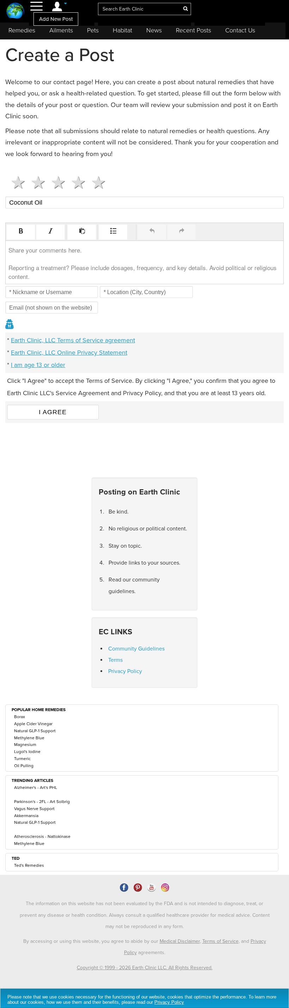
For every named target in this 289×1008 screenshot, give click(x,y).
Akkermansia (26, 815)
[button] (20, 232)
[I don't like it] (35, 182)
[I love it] (96, 182)
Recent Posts (193, 30)
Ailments (61, 30)
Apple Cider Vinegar (33, 723)
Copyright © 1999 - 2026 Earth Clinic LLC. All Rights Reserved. (145, 968)
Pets (93, 30)
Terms (115, 660)
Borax (19, 716)
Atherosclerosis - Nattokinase (42, 836)
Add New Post (56, 19)
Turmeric (22, 758)
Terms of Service (220, 941)
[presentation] (21, 232)
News (154, 30)
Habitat (122, 30)
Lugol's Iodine (27, 751)
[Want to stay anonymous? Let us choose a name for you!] (9, 324)
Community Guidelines (136, 648)
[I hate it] (15, 182)
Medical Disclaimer (180, 941)
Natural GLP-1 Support (35, 730)
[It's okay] (55, 182)
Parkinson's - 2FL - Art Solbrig (42, 801)
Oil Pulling (23, 765)
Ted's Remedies (29, 865)
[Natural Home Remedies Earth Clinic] (15, 11)
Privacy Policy (125, 671)
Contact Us (240, 30)
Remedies (21, 30)
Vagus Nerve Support (34, 808)
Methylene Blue (29, 737)
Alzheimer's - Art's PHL (35, 787)
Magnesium (25, 744)
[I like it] (76, 182)
